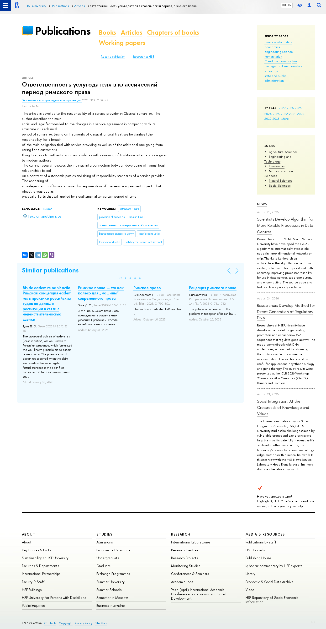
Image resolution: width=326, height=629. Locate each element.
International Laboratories (190, 542)
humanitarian (273, 56)
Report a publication (113, 57)
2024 (268, 114)
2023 (276, 114)
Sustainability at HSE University (45, 558)
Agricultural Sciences (283, 152)
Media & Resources (265, 534)
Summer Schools (108, 589)
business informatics (278, 42)
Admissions (104, 542)
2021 (292, 114)
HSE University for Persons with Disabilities (54, 597)
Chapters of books (173, 32)
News (262, 203)
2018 (276, 118)
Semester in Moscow (112, 597)
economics (272, 47)
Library (250, 573)
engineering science (278, 51)
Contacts (50, 623)
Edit (313, 622)
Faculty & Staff (33, 582)
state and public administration (275, 78)
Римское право (147, 287)
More (285, 118)
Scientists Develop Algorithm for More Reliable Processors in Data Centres (285, 225)
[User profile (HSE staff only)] (309, 5)
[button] (120, 278)
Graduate (103, 566)
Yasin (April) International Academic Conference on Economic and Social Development (198, 594)
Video (250, 589)
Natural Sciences (280, 180)
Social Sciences (279, 185)
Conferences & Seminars (190, 573)
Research (181, 534)
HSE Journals (255, 550)
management (273, 66)
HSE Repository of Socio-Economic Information (272, 599)
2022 (284, 114)
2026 (290, 108)
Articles (131, 32)
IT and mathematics (277, 61)
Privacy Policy (83, 623)
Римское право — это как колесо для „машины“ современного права (101, 293)
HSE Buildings (32, 589)
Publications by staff (261, 542)
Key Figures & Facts (36, 550)
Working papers (122, 42)
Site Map (101, 623)
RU (284, 5)
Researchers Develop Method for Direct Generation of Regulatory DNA (286, 312)
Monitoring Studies (185, 566)
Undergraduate (107, 558)
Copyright (66, 623)
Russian (47, 209)
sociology (271, 71)
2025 (298, 108)
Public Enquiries (33, 605)
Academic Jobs (182, 582)
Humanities (276, 166)
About (28, 534)
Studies (104, 534)
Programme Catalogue (113, 550)
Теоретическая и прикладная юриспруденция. (52, 100)
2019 (267, 118)
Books (107, 32)
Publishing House (258, 558)
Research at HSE (143, 57)
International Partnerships (41, 573)
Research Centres (184, 550)
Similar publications (50, 270)
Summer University (110, 582)
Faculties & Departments (40, 566)
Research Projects (184, 558)
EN (289, 5)
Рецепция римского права (213, 287)
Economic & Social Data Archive (269, 582)
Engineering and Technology (277, 158)
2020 (300, 114)
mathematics (293, 66)
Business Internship (110, 605)
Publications (62, 30)
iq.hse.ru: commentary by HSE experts (274, 566)
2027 (282, 108)
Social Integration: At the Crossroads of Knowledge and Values (283, 407)
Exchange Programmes (113, 573)
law (294, 61)
